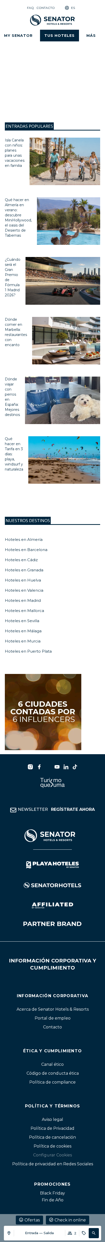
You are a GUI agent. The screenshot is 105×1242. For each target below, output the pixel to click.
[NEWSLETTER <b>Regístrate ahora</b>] (13, 810)
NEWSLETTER (56, 809)
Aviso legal (52, 1119)
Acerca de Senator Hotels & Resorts (53, 1009)
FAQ (30, 8)
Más (91, 35)
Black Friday (52, 1193)
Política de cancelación (52, 1137)
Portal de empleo (53, 1018)
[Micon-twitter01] (48, 766)
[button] (94, 1233)
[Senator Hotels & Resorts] (30, 766)
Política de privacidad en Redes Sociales (52, 1164)
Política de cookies (52, 1146)
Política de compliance (52, 1082)
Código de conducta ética (53, 1073)
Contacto (45, 8)
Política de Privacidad (52, 1128)
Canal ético (52, 1064)
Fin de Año (52, 1200)
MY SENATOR (18, 35)
